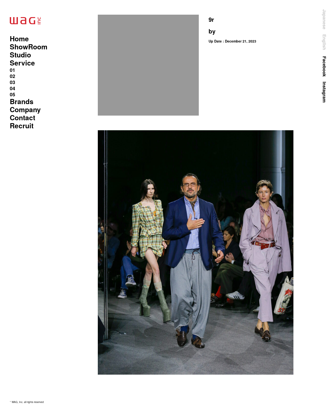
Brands (21, 101)
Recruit (21, 125)
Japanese (324, 19)
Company (25, 109)
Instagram (324, 92)
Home (19, 38)
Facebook (324, 66)
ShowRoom (28, 47)
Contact (22, 117)
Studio (20, 55)
